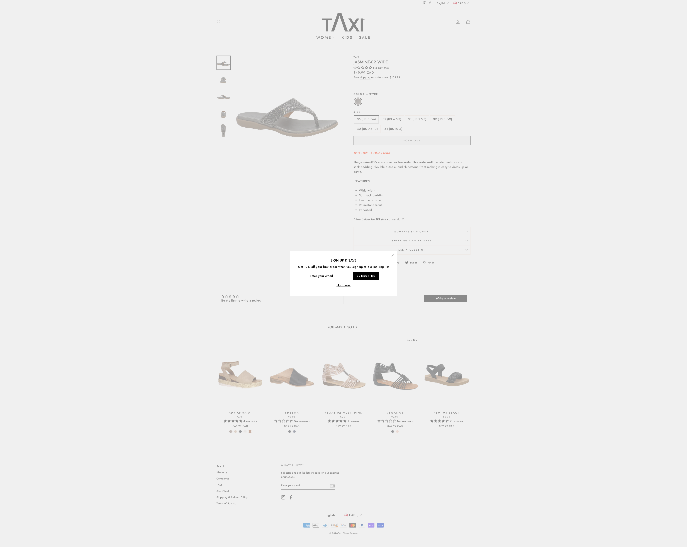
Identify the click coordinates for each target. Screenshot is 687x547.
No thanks (344, 285)
